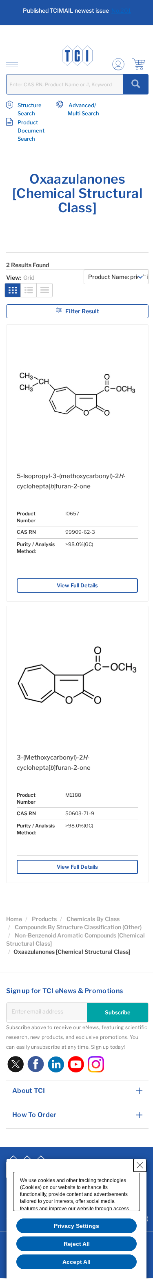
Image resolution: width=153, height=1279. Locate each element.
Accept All (76, 1262)
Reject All (77, 1244)
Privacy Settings (76, 1226)
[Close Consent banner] (139, 1165)
